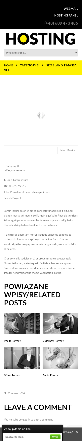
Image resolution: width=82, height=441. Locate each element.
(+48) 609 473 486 (61, 23)
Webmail (71, 8)
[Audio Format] (60, 358)
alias (7, 170)
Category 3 (29, 65)
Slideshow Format (53, 340)
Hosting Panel (66, 15)
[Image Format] (22, 323)
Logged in (24, 419)
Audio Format (51, 375)
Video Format (12, 375)
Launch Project (12, 198)
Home (8, 65)
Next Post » (68, 150)
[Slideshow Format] (60, 323)
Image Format (12, 340)
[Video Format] (22, 358)
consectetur (18, 170)
